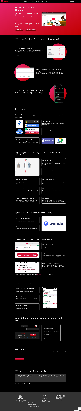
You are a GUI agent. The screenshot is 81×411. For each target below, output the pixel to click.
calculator (29, 356)
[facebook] (42, 395)
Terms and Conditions (30, 337)
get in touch (30, 351)
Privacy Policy (30, 400)
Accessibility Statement (41, 274)
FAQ (26, 351)
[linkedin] (45, 395)
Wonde (38, 52)
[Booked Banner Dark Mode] (6, 0)
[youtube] (43, 395)
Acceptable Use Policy (32, 404)
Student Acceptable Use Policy (33, 406)
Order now (30, 395)
